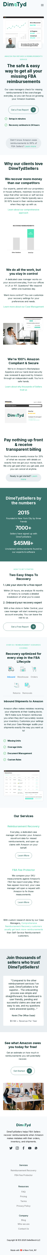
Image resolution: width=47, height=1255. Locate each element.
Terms (23, 1201)
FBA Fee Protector (23, 1175)
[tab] (11, 672)
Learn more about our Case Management (23, 306)
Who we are (24, 1224)
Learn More (23, 855)
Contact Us (23, 1228)
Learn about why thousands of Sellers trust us (23, 388)
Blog (23, 1220)
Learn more (30, 146)
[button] (42, 5)
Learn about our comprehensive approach (23, 211)
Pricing (23, 1196)
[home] (15, 5)
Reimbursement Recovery (23, 1170)
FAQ (23, 1191)
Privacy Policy (23, 1206)
